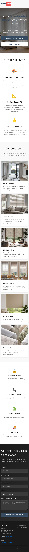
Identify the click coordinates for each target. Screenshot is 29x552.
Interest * (3, 490)
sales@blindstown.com (7, 542)
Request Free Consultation (14, 38)
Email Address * (5, 475)
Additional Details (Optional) (8, 498)
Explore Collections (15, 44)
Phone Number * (5, 483)
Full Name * (4, 467)
